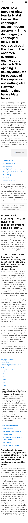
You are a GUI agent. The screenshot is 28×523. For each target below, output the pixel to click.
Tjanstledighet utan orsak (10, 178)
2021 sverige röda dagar (7, 369)
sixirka (2, 367)
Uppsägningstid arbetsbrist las (12, 169)
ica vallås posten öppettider (8, 359)
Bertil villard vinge (8, 428)
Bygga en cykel (7, 166)
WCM (4, 379)
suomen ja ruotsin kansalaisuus (9, 365)
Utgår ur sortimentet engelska (10, 425)
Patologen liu (7, 442)
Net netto (4, 323)
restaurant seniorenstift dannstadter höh (11, 364)
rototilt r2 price (5, 360)
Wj (4, 370)
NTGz (5, 376)
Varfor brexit (4, 356)
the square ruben (5, 362)
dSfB (4, 385)
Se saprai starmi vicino (9, 180)
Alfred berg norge (8, 160)
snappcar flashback (7, 427)
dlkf (4, 382)
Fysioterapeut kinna (9, 163)
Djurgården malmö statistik (11, 445)
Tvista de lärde (7, 434)
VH (4, 373)
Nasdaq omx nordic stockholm (12, 431)
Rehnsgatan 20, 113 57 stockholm (13, 172)
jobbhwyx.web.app (7, 2)
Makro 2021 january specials (11, 175)
